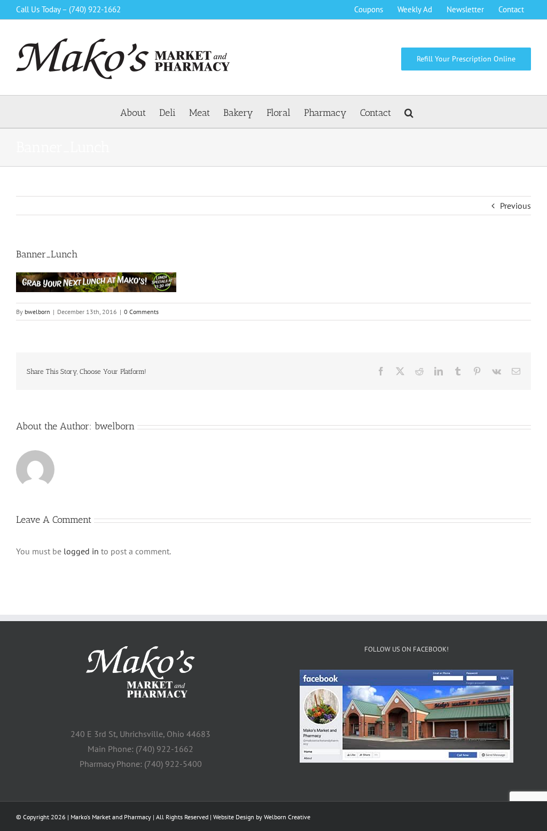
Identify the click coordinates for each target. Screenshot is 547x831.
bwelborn (37, 312)
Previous (515, 205)
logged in (81, 551)
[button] (408, 112)
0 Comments (141, 312)
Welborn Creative (287, 817)
